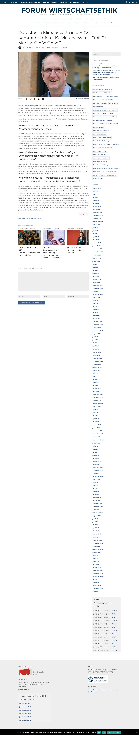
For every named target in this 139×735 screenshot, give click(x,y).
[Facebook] (26, 99)
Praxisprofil (110, 120)
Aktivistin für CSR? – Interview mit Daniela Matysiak (76, 250)
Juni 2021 (95, 376)
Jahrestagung (113, 103)
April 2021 (95, 382)
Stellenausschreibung (109, 171)
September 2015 (97, 576)
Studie (95, 175)
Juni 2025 (95, 231)
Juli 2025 (95, 228)
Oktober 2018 (96, 473)
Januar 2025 (96, 246)
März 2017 (95, 531)
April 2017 (95, 528)
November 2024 (97, 252)
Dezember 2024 (97, 249)
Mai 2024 (95, 270)
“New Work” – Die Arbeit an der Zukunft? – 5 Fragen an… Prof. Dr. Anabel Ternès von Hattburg (106, 72)
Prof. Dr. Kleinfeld (113, 144)
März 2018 (95, 494)
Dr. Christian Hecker (111, 96)
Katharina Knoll (98, 106)
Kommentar (113, 110)
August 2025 (96, 225)
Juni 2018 (95, 485)
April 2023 (95, 309)
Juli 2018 (95, 482)
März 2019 (95, 458)
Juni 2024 (95, 267)
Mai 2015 (95, 579)
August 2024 (96, 261)
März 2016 (95, 564)
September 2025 (97, 222)
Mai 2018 (95, 488)
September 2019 (97, 440)
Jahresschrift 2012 (25, 720)
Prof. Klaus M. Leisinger (101, 158)
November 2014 (97, 588)
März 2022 (95, 349)
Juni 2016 (95, 558)
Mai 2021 (95, 379)
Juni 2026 (95, 194)
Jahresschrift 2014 (25, 713)
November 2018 (97, 470)
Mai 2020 (95, 416)
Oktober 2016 (96, 546)
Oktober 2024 (96, 255)
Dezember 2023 (97, 285)
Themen (4, 2)
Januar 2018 (96, 500)
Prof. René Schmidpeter (101, 161)
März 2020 (95, 422)
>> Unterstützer (23, 690)
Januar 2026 (96, 209)
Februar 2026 (96, 206)
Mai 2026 (95, 197)
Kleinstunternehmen (100, 110)
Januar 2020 (96, 428)
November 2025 (97, 215)
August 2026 (96, 188)
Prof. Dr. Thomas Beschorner (102, 147)
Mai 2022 (95, 343)
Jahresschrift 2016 (25, 707)
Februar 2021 (96, 388)
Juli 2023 (95, 300)
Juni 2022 (95, 340)
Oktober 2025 (96, 218)
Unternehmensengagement (30, 2)
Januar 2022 (96, 355)
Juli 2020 (95, 410)
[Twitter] (31, 99)
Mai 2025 (95, 234)
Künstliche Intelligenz (100, 113)
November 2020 (97, 397)
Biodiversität (109, 89)
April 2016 (95, 561)
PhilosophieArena (99, 120)
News (105, 117)
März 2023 (95, 312)
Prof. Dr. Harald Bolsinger (101, 141)
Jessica (94, 64)
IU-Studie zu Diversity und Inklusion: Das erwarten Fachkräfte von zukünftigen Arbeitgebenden (105, 66)
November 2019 (97, 434)
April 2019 (95, 455)
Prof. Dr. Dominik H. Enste (102, 137)
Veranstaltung (111, 175)
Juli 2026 (95, 191)
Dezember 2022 (97, 322)
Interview (104, 103)
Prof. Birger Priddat (99, 134)
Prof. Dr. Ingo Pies (99, 144)
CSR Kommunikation (59, 48)
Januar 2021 (96, 391)
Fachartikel (109, 99)
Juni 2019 (95, 449)
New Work (112, 117)
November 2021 (97, 361)
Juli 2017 (95, 519)
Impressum (63, 2)
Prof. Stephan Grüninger (101, 165)
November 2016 (97, 543)
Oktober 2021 (96, 364)
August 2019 (96, 443)
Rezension (96, 171)
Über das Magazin (49, 2)
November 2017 (97, 507)
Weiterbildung (98, 178)
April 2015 (95, 582)
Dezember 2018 (97, 467)
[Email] (43, 99)
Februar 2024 (96, 279)
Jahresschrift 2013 (25, 717)
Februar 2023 (96, 316)
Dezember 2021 (97, 358)
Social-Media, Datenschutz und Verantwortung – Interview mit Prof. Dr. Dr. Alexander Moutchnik (53, 252)
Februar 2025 (96, 243)
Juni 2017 (95, 522)
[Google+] (35, 99)
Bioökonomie (97, 93)
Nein (104, 732)
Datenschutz (74, 2)
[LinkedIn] (39, 99)
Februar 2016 (96, 567)
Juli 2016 (95, 555)
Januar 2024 (96, 282)
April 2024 (95, 273)
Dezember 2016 (97, 540)
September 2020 (97, 403)
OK (99, 732)
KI (106, 106)
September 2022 (97, 331)
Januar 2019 (96, 464)
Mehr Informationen (114, 732)
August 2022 (96, 334)
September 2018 (97, 476)
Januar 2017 (96, 537)
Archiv (84, 2)
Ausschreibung (98, 89)
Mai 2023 (95, 306)
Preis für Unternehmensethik (108, 123)
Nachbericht (97, 117)
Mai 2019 (95, 452)
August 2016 (96, 552)
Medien (112, 113)
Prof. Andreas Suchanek (101, 130)
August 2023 (96, 297)
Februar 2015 (96, 585)
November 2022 (97, 325)
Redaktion (30, 48)
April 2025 (95, 237)
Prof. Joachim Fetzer (100, 151)
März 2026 (95, 203)
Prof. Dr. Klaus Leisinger (100, 77)
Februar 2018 (96, 497)
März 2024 (95, 276)
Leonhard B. (96, 71)
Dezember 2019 (97, 431)
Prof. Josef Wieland (99, 154)
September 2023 (97, 294)
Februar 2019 (96, 461)
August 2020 (96, 406)
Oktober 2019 (96, 437)
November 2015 (97, 573)
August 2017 (96, 516)
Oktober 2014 (96, 591)
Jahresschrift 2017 (25, 703)
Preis (95, 123)
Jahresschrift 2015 (25, 710)
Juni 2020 (95, 413)
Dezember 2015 (97, 570)
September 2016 (97, 549)
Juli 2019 (95, 446)
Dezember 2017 (97, 504)
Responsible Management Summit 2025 (106, 168)
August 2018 (96, 479)
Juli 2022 (95, 337)
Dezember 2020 (97, 394)
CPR (105, 93)
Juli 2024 (95, 264)
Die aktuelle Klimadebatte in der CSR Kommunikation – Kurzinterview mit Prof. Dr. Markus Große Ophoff (62, 37)
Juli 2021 (95, 373)
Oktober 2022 (96, 328)
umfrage (102, 175)
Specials (14, 2)
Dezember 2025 (97, 212)
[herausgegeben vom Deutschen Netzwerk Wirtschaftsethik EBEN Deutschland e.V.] (69, 12)
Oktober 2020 (96, 400)
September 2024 (97, 258)
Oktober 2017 (96, 510)
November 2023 (97, 288)
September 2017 (97, 513)
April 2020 (95, 419)
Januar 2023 (96, 319)
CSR (110, 93)
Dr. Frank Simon (98, 99)
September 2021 (97, 367)
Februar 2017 (96, 534)
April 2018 (95, 491)
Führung (96, 103)
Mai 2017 (95, 525)
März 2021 (95, 385)
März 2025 (95, 240)
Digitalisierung (98, 96)
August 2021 (96, 370)
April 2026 (95, 200)
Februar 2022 (96, 352)
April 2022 (95, 346)
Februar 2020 (96, 425)
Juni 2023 (95, 303)
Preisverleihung (98, 127)
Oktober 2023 (96, 291)
